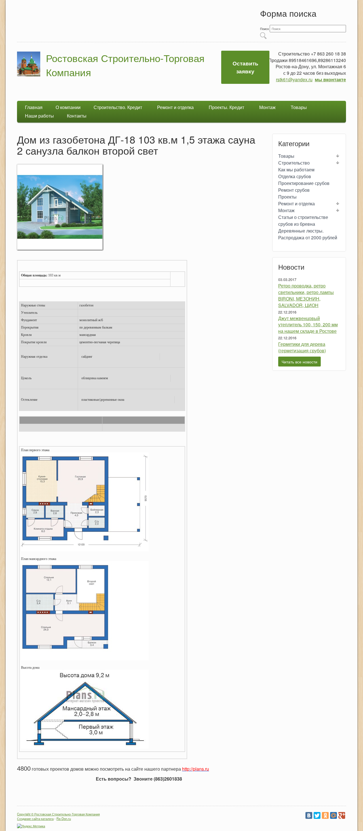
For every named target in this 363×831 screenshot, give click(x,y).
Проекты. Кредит (226, 107)
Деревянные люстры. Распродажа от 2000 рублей (307, 234)
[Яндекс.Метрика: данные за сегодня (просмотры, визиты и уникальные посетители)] (31, 826)
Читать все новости (299, 362)
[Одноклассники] (325, 815)
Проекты (287, 196)
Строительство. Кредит (118, 107)
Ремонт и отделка (175, 107)
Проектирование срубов (304, 183)
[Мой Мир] (333, 815)
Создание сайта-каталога (35, 818)
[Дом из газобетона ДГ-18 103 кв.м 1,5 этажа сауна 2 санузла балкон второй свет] (60, 248)
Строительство (294, 162)
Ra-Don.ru (63, 818)
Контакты (76, 115)
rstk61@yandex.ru (294, 79)
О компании (68, 107)
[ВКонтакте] (308, 815)
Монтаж (267, 107)
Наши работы (39, 115)
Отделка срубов (294, 176)
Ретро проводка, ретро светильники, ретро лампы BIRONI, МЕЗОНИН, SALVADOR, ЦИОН (306, 295)
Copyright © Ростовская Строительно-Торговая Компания (58, 814)
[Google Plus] (341, 815)
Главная (34, 107)
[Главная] (28, 65)
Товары (299, 107)
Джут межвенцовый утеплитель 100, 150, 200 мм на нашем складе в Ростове (308, 324)
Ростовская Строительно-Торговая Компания (125, 65)
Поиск (265, 28)
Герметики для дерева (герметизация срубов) (302, 347)
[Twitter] (317, 815)
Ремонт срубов (294, 190)
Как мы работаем (296, 169)
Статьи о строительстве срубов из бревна (303, 220)
